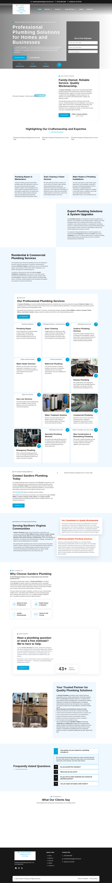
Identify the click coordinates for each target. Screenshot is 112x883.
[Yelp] (22, 868)
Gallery (81, 9)
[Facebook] (15, 868)
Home (39, 9)
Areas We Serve (69, 9)
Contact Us (89, 9)
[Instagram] (19, 868)
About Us (47, 9)
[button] (76, 751)
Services (57, 9)
